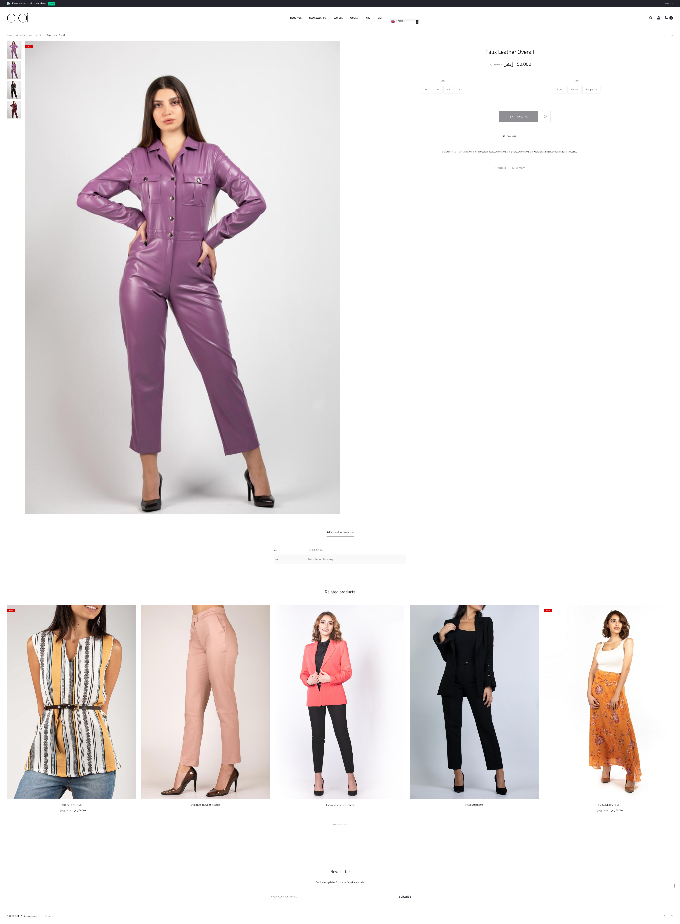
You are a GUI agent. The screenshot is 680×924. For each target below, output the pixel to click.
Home (9, 35)
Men (380, 18)
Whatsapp (520, 168)
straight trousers (474, 805)
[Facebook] (664, 916)
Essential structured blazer (340, 805)
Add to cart (522, 116)
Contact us (49, 916)
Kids (368, 18)
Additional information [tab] (340, 532)
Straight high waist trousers (205, 805)
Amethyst (473, 152)
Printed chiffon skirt (608, 805)
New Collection (317, 18)
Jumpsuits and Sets (35, 35)
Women (354, 18)
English (402, 21)
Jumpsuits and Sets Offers (505, 152)
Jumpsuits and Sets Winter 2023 (531, 152)
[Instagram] (672, 916)
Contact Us (668, 3)
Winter (555, 152)
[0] (666, 17)
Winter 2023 (564, 152)
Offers (548, 152)
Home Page (296, 18)
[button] (426, 89)
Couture (338, 18)
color (576, 80)
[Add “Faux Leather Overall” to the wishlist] (545, 116)
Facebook (501, 168)
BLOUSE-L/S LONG (71, 805)
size (443, 80)
